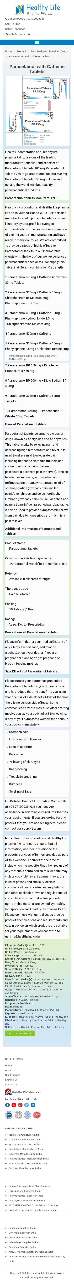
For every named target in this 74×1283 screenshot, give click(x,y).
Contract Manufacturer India (25, 1168)
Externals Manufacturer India (25, 1153)
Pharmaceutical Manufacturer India (29, 1158)
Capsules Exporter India (22, 1247)
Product (21, 51)
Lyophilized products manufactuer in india (33, 1210)
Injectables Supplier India (23, 1242)
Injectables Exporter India (23, 1237)
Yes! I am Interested (20, 1033)
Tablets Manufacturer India (24, 1134)
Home (8, 51)
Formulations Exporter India (25, 1191)
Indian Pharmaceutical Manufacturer (29, 1186)
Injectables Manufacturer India (26, 1149)
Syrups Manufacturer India (24, 1144)
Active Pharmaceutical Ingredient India (31, 1251)
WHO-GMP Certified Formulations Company (33, 1205)
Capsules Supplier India (22, 1228)
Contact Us (11, 1084)
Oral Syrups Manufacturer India (27, 1200)
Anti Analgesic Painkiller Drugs (49, 51)
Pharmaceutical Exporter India (26, 1195)
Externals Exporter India (22, 1232)
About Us (10, 1070)
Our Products (12, 1075)
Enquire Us (11, 1079)
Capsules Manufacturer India (25, 1139)
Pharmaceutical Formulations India (28, 1163)
